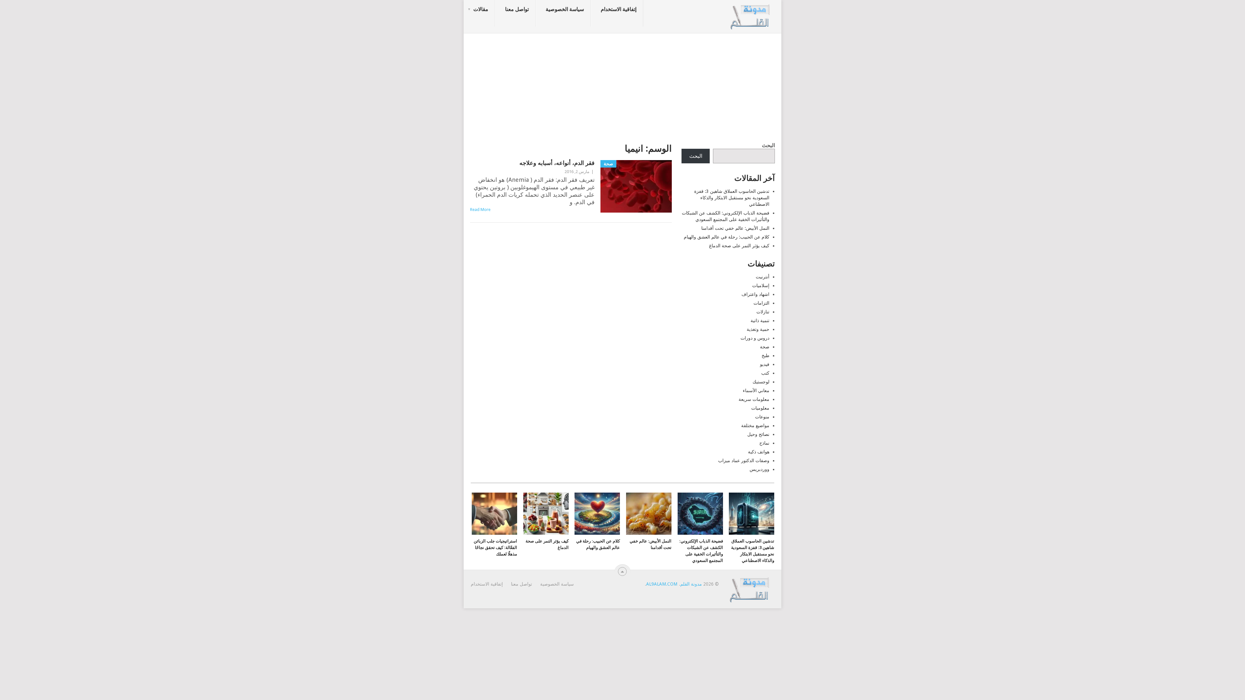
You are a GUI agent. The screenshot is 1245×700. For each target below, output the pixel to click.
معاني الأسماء (756, 390)
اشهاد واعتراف (755, 294)
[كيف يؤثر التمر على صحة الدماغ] (546, 514)
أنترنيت (762, 276)
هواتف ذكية (758, 451)
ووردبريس (759, 469)
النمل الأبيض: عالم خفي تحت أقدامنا (735, 228)
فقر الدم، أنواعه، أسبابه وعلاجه (557, 162)
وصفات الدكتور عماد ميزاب (743, 460)
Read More (480, 209)
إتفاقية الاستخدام (618, 9)
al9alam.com (661, 584)
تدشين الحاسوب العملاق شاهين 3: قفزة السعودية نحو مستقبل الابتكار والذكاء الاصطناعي (731, 198)
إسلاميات (760, 285)
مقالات (480, 9)
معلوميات (760, 408)
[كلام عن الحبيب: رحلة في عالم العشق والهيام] (597, 514)
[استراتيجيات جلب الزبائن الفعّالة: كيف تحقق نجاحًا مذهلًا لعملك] (494, 514)
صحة (764, 346)
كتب (765, 373)
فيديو (764, 364)
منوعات (762, 416)
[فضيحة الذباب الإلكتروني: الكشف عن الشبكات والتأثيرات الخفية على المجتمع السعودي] (700, 514)
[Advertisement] (622, 86)
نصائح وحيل (758, 434)
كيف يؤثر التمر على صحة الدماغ (739, 245)
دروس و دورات (755, 338)
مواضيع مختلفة (755, 425)
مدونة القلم (691, 584)
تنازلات (762, 311)
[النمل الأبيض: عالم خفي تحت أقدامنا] (648, 514)
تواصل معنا (517, 9)
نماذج (764, 443)
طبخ (765, 355)
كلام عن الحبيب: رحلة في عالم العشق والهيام (726, 236)
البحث (768, 145)
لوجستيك (761, 381)
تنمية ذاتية (760, 320)
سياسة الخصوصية (565, 9)
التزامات (761, 303)
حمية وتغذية (758, 329)
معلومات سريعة (754, 399)
